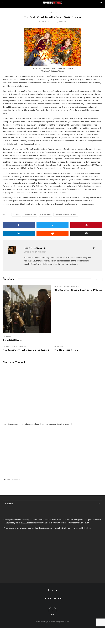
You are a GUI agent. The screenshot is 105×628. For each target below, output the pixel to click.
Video (78, 286)
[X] (52, 590)
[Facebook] (48, 590)
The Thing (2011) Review (66, 350)
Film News (58, 286)
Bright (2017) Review (12, 340)
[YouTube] (56, 590)
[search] (99, 504)
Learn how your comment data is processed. (53, 424)
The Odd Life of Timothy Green (66, 214)
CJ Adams (17, 214)
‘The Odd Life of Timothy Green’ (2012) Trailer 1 (26, 350)
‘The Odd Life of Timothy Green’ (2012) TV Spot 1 (78, 290)
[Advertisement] (52, 453)
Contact (47, 599)
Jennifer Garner (30, 214)
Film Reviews (52, 13)
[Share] (19, 225)
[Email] (86, 233)
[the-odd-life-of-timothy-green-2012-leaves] (52, 47)
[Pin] (86, 225)
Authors (58, 599)
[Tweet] (52, 225)
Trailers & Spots (69, 286)
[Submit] (52, 233)
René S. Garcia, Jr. (45, 22)
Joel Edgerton (46, 214)
